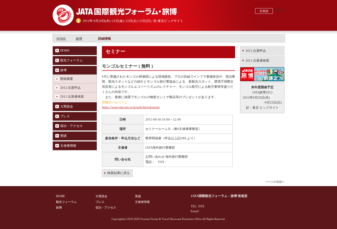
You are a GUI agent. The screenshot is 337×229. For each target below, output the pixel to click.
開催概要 (66, 79)
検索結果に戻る (118, 173)
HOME (61, 38)
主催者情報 (68, 145)
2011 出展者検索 (72, 96)
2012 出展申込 (70, 87)
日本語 (264, 11)
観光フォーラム (71, 60)
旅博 (79, 38)
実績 (63, 136)
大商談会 (66, 106)
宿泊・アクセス (71, 126)
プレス (65, 116)
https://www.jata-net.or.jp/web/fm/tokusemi (131, 107)
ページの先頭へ (274, 181)
